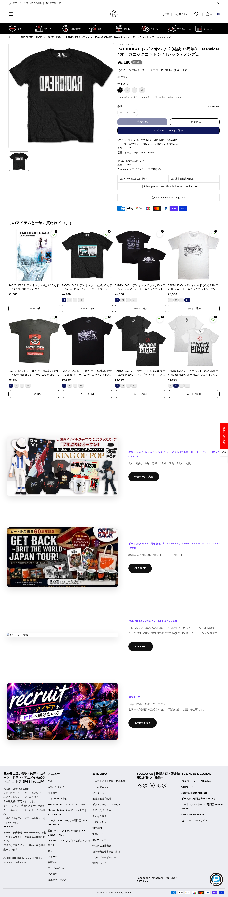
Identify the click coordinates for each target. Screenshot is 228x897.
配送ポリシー (99, 839)
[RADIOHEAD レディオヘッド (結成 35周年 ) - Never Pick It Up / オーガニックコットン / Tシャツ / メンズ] (34, 341)
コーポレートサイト (196, 820)
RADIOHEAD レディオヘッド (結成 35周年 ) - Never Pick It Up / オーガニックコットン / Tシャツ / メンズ (34, 373)
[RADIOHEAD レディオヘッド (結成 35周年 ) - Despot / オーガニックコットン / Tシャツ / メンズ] (194, 255)
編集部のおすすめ (57, 880)
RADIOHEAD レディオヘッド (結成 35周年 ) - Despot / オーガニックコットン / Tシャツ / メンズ (193, 287)
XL (143, 91)
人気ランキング (56, 786)
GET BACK (140, 568)
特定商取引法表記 (101, 845)
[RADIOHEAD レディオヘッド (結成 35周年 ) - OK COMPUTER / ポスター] (34, 255)
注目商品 (52, 792)
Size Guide (214, 106)
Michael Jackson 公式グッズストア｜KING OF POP (67, 812)
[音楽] (92, 28)
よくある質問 (99, 816)
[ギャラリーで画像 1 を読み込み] (19, 161)
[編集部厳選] (66, 28)
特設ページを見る (143, 476)
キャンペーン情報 (57, 798)
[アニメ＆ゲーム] (172, 28)
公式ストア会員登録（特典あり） (110, 780)
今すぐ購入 (194, 122)
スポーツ (52, 856)
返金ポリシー (99, 833)
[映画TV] (119, 28)
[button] (10, 14)
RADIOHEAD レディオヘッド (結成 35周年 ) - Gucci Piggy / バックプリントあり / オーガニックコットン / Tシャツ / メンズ (140, 373)
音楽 (50, 850)
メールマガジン (100, 786)
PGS (108, 892)
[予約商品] (198, 28)
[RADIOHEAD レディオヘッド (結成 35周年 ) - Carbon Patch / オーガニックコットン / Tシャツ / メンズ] (87, 255)
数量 (120, 106)
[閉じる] (218, 3)
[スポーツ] (145, 28)
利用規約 (97, 828)
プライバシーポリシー (104, 857)
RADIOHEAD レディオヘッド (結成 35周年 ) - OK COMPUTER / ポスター (33, 287)
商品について (99, 863)
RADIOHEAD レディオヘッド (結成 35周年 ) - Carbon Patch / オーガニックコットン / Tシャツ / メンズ (87, 287)
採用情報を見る (142, 722)
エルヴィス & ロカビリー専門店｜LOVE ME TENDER (68, 822)
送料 (134, 70)
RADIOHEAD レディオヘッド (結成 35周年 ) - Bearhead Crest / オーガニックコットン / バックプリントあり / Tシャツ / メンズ (140, 287)
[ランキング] (39, 28)
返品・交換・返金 (101, 810)
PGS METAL (140, 646)
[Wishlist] (196, 14)
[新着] (12, 28)
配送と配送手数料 (101, 798)
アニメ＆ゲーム (56, 868)
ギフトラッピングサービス (106, 804)
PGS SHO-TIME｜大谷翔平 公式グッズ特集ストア (69, 842)
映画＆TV (53, 862)
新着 (50, 780)
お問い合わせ (99, 822)
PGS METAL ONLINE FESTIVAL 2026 (66, 804)
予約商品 (52, 874)
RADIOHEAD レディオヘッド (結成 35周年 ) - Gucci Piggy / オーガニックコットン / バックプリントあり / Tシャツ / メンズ (193, 373)
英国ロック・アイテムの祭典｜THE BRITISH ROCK (66, 832)
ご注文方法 (98, 792)
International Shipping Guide (171, 197)
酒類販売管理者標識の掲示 (106, 851)
